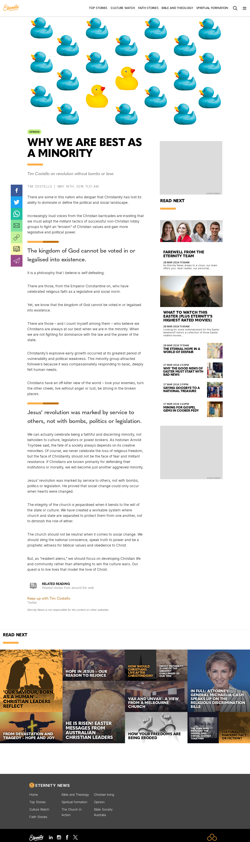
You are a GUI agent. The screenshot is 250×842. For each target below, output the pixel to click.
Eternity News (52, 785)
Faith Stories (38, 817)
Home (33, 795)
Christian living (104, 795)
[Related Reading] (16, 249)
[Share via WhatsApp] (16, 214)
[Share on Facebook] (16, 190)
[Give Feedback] (16, 261)
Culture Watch (39, 809)
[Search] (235, 8)
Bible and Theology (75, 795)
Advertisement (213, 193)
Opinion (34, 131)
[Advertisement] (191, 452)
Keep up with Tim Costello (48, 599)
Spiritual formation (74, 802)
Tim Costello (39, 186)
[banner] (11, 8)
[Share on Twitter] (16, 202)
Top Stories (37, 802)
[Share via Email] (16, 225)
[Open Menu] (244, 8)
